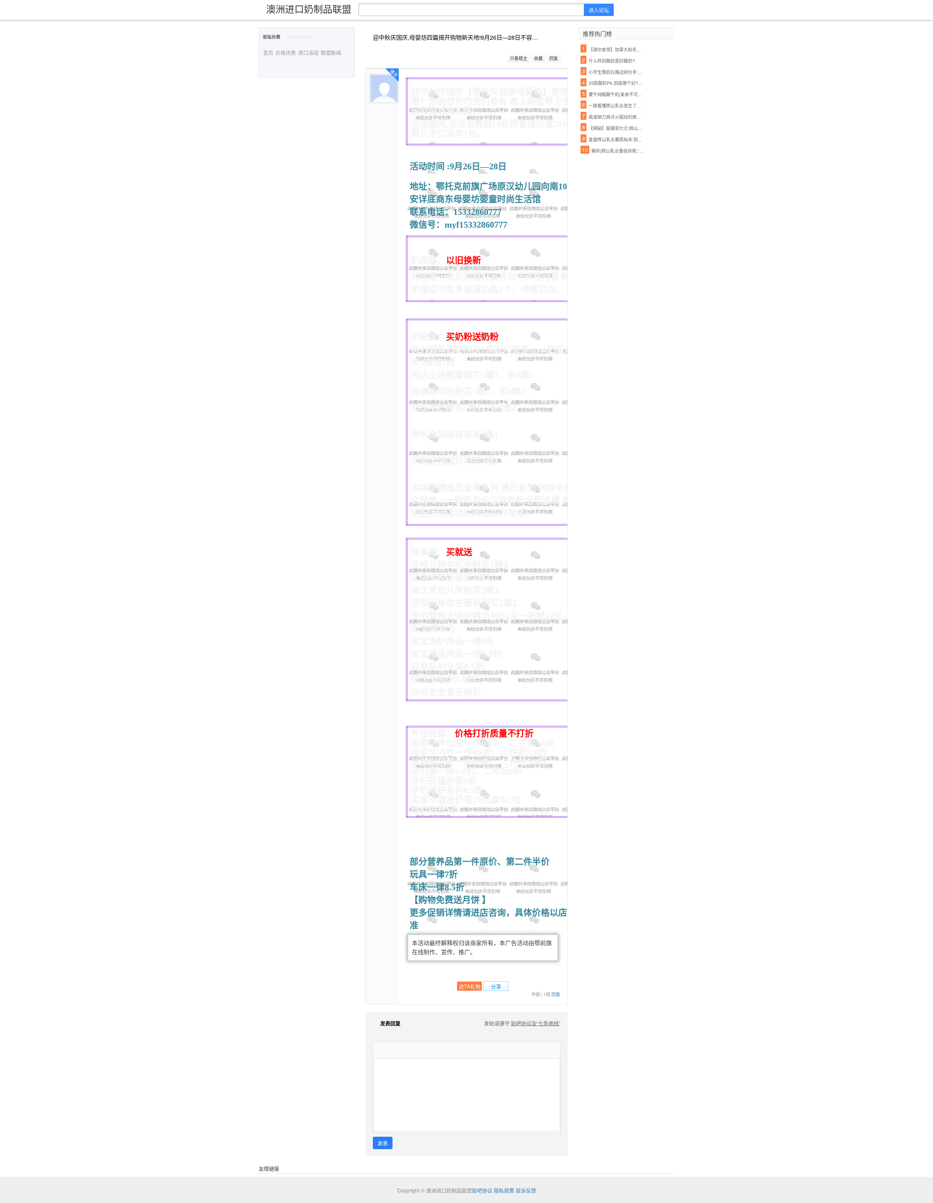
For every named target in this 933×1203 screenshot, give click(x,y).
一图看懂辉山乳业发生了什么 (616, 105)
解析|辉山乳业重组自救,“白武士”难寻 (619, 151)
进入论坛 (599, 9)
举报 (535, 994)
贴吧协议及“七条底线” (536, 1023)
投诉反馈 (526, 1190)
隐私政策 (504, 1190)
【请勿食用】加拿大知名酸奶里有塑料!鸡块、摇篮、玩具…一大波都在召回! (616, 49)
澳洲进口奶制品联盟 (308, 8)
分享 (496, 986)
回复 (553, 58)
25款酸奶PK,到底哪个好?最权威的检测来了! (616, 83)
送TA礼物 (469, 986)
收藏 (538, 58)
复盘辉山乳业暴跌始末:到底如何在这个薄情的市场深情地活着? (616, 139)
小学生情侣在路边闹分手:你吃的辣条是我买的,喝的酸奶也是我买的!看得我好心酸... (616, 72)
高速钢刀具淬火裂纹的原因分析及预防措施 (616, 117)
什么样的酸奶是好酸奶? (612, 61)
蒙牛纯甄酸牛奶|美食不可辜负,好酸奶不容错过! (616, 94)
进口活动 (308, 52)
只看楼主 (518, 58)
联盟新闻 (331, 52)
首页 (268, 52)
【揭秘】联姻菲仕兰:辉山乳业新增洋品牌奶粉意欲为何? (616, 128)
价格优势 (286, 52)
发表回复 (390, 1023)
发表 (383, 1143)
